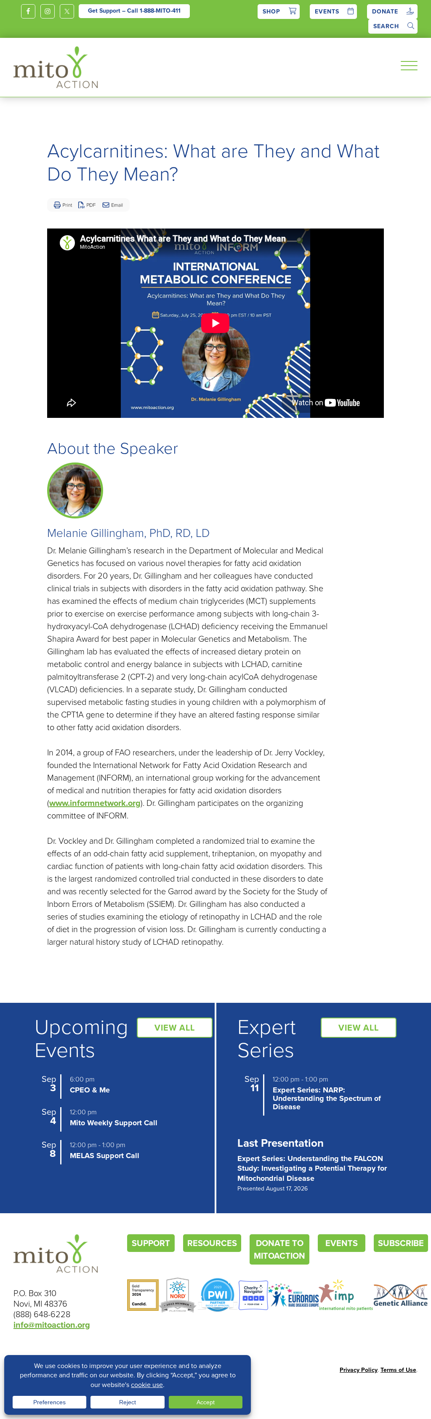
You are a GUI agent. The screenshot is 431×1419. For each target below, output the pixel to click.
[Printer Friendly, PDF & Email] (88, 205)
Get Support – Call (134, 10)
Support (151, 1243)
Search (386, 26)
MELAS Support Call (104, 1155)
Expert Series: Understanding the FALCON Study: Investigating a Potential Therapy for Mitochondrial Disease (312, 1173)
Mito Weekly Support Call (113, 1122)
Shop (271, 11)
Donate (385, 11)
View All (174, 1027)
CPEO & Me (90, 1089)
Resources (212, 1243)
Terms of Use (398, 1370)
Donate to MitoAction (279, 1249)
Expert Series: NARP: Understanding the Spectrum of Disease (327, 1098)
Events (327, 11)
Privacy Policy (359, 1370)
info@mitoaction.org (51, 1324)
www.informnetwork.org (95, 803)
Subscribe (401, 1243)
